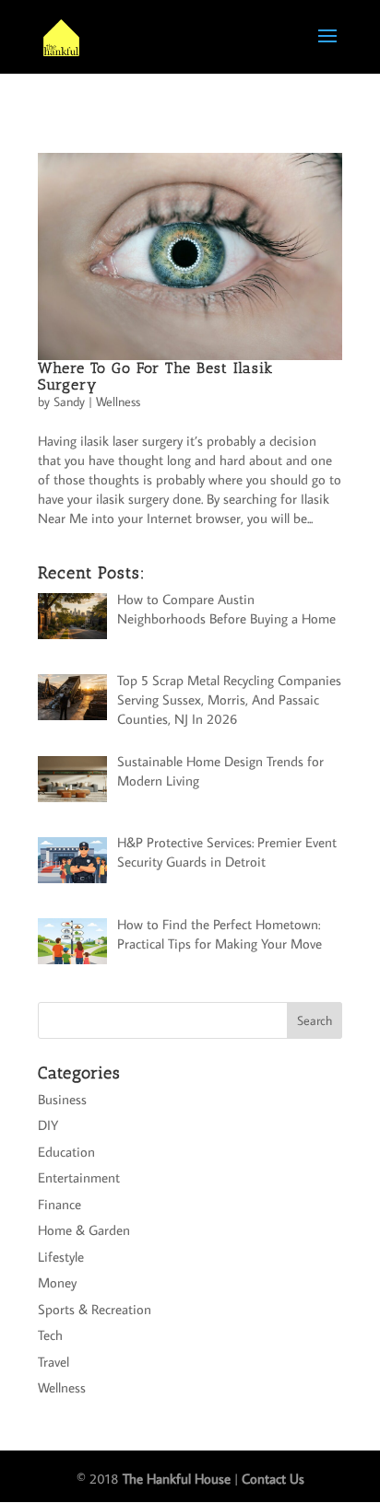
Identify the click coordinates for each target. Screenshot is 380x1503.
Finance (59, 1204)
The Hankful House (177, 1478)
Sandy (69, 401)
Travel (53, 1361)
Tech (50, 1335)
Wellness (118, 401)
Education (66, 1151)
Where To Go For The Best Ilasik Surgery (155, 376)
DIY (48, 1125)
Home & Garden (84, 1230)
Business (62, 1099)
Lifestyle (61, 1256)
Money (57, 1282)
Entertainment (79, 1177)
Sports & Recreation (94, 1309)
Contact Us (273, 1478)
